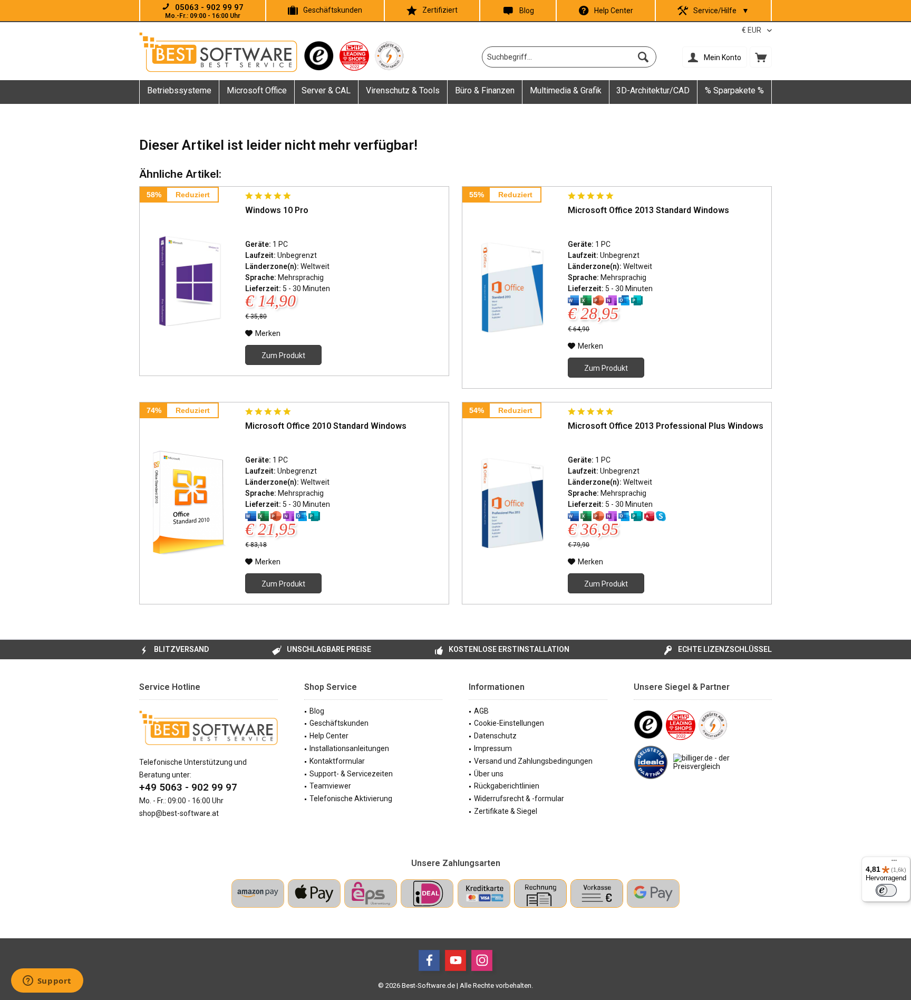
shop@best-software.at (179, 813)
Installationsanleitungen (349, 748)
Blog (526, 10)
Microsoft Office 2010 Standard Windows (325, 426)
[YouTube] (455, 960)
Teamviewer (330, 786)
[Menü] (894, 863)
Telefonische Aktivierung (350, 798)
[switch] (886, 890)
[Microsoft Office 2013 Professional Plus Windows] (512, 503)
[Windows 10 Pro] (190, 281)
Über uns (488, 774)
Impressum (493, 748)
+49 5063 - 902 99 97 (188, 787)
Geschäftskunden (332, 10)
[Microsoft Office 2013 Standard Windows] (512, 287)
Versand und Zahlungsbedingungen (533, 761)
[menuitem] (761, 57)
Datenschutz (495, 736)
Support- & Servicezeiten (351, 774)
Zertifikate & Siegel (505, 811)
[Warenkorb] (761, 57)
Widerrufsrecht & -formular (519, 798)
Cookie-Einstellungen (509, 723)
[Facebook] (429, 960)
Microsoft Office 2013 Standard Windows (648, 210)
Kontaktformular (337, 761)
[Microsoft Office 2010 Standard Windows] (190, 503)
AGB (481, 711)
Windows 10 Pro (276, 210)
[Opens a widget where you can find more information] (47, 981)
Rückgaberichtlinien (506, 786)
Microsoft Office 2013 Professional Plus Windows (665, 426)
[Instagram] (481, 960)
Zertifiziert (440, 10)
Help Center (613, 10)
